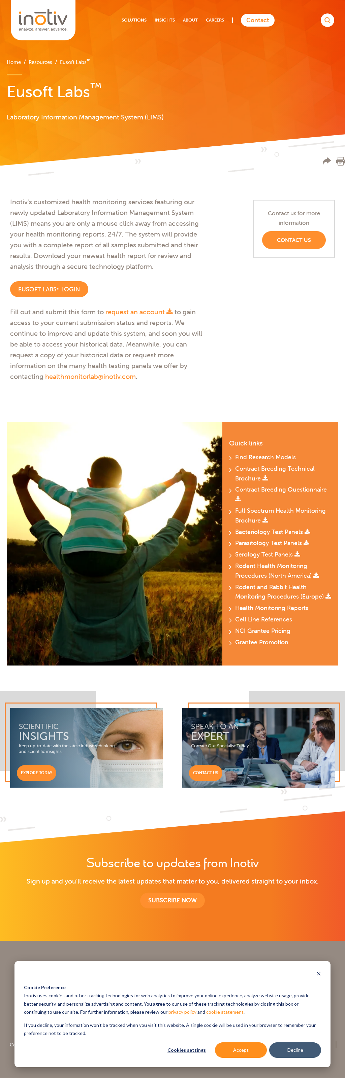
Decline (295, 1050)
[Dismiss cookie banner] (318, 974)
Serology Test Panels (264, 554)
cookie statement (225, 1012)
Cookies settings (186, 1050)
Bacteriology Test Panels (270, 532)
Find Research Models (265, 457)
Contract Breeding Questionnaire (281, 489)
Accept (241, 1050)
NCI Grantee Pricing (262, 631)
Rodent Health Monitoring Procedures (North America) (274, 570)
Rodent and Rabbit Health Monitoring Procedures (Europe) (280, 592)
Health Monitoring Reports (271, 608)
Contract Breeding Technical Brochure (275, 473)
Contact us (294, 240)
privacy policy (182, 1012)
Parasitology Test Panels (269, 543)
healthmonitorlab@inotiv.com (90, 376)
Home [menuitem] (14, 62)
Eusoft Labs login (49, 289)
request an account (135, 312)
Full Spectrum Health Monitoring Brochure (280, 515)
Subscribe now (172, 900)
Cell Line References (263, 619)
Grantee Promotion (261, 642)
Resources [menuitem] (40, 62)
